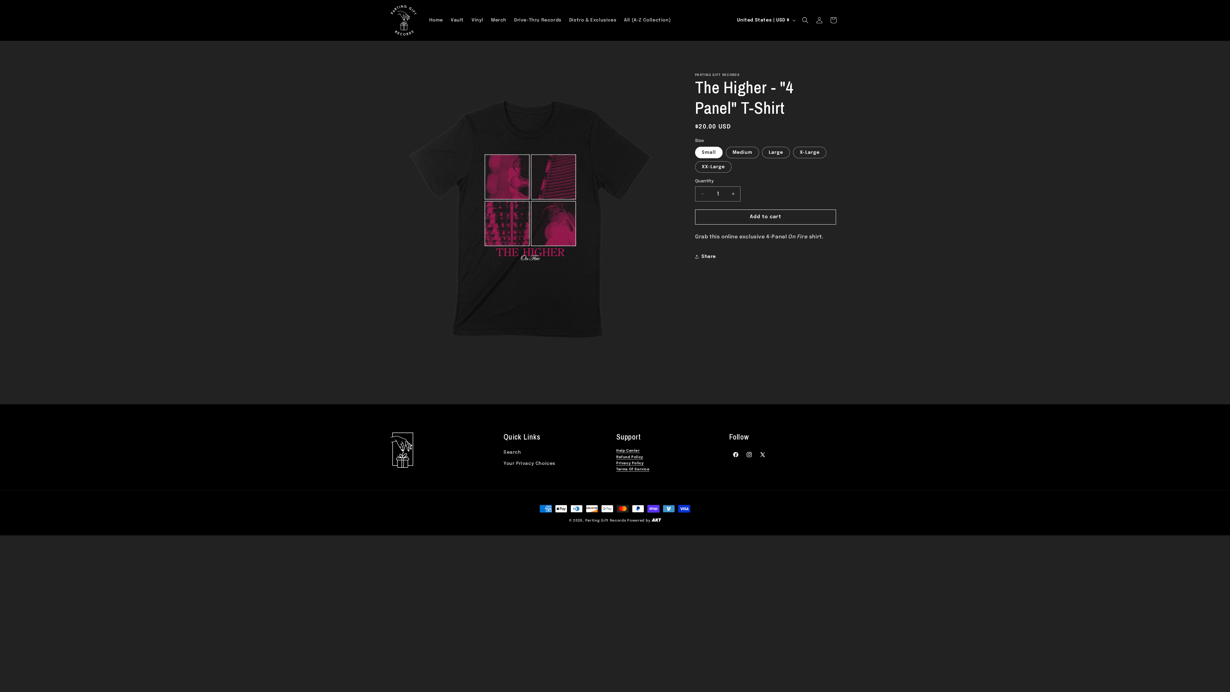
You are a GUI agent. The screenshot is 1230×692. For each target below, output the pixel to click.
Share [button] (708, 256)
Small (709, 152)
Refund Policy (629, 457)
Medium (742, 152)
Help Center (628, 451)
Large (776, 152)
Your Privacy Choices (529, 463)
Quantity (704, 181)
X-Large (810, 152)
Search (512, 452)
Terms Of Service (633, 469)
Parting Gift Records (605, 521)
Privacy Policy (630, 463)
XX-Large (713, 167)
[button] (805, 20)
